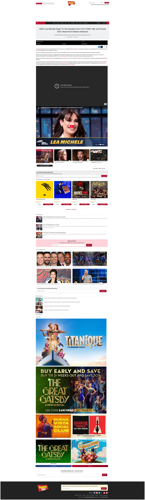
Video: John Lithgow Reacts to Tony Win (51, 224)
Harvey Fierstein (71, 64)
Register (98, 23)
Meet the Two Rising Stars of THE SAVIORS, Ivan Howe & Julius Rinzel (56, 310)
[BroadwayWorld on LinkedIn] (99, 493)
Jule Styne (102, 61)
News (54, 23)
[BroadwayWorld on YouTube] (107, 493)
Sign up (104, 474)
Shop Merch (39, 3)
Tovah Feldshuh (78, 58)
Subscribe (103, 291)
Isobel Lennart (102, 63)
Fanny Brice (52, 58)
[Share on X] (102, 47)
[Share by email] (107, 47)
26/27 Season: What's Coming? (48, 3)
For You (40, 148)
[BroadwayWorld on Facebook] (94, 493)
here (98, 54)
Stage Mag (85, 23)
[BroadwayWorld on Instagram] (97, 493)
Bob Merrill (64, 63)
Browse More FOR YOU (99, 168)
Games (80, 23)
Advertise (76, 495)
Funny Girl (64, 61)
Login (104, 23)
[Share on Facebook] (99, 47)
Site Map (101, 495)
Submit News (92, 495)
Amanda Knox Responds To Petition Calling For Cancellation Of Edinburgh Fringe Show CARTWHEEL (62, 302)
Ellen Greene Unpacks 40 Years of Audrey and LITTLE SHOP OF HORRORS (57, 306)
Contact (83, 495)
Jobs (69, 23)
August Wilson (104, 58)
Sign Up (104, 488)
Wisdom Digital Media (90, 497)
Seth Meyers (75, 49)
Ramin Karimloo (62, 58)
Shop (77, 23)
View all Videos (39, 314)
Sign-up (102, 2)
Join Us (87, 495)
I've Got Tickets (48, 204)
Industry (62, 23)
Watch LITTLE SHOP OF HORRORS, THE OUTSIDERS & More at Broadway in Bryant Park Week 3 (60, 298)
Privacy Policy (105, 497)
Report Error (105, 495)
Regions (96, 495)
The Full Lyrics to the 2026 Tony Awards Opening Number (54, 232)
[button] (107, 23)
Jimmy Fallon (60, 56)
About (80, 495)
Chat (66, 23)
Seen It (39, 204)
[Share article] (104, 47)
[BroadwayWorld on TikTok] (102, 493)
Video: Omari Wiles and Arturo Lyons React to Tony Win (54, 216)
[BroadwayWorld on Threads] (104, 493)
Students (73, 23)
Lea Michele (38, 49)
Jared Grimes (70, 58)
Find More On (71, 209)
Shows (58, 23)
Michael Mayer (48, 61)
